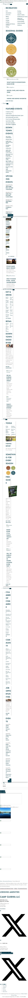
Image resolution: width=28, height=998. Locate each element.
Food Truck (11, 310)
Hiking (7, 27)
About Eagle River (8, 649)
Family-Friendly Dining (9, 406)
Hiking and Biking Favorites (16, 98)
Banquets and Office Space (8, 431)
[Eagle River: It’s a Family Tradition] (9, 525)
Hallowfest (8, 148)
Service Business (11, 325)
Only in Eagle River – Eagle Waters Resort (11, 280)
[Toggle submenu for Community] (10, 588)
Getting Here (13, 430)
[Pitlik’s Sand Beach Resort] (11, 261)
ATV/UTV (8, 14)
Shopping (7, 324)
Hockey (19, 11)
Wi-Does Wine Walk (9, 167)
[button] (4, 783)
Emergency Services (8, 664)
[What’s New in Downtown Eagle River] (12, 79)
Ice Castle (8, 627)
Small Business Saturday (9, 164)
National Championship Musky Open (14, 115)
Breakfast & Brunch (7, 311)
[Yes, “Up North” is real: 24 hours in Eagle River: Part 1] (9, 549)
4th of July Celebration (8, 137)
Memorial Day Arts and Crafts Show (9, 155)
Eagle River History (8, 624)
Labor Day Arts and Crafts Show (9, 151)
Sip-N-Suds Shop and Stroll (9, 161)
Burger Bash (9, 139)
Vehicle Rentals (21, 23)
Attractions (8, 13)
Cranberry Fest (9, 111)
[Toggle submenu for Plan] (6, 419)
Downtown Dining (11, 298)
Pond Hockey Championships (13, 119)
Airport (7, 661)
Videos (12, 432)
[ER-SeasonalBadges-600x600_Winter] (11, 38)
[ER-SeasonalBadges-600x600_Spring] (11, 71)
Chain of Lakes (20, 14)
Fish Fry (11, 307)
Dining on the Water (7, 315)
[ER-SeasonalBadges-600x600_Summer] (11, 49)
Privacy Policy (7, 632)
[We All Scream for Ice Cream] (9, 371)
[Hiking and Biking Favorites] (9, 95)
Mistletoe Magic (8, 158)
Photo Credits (7, 629)
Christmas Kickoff (8, 146)
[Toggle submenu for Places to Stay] (12, 217)
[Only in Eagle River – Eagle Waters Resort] (10, 275)
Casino (7, 18)
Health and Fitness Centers (10, 24)
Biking (7, 16)
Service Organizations (8, 672)
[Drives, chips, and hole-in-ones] (10, 87)
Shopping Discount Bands (7, 329)
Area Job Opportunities (8, 653)
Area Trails (7, 426)
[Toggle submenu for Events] (7, 103)
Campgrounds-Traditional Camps (6, 888)
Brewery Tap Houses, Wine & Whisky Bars (7, 304)
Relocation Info (8, 679)
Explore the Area (13, 427)
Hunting (19, 13)
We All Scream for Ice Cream (8, 377)
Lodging (15, 888)
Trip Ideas (8, 434)
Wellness (19, 25)
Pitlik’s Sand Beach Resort (10, 267)
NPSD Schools (7, 667)
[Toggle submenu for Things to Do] (11, 4)
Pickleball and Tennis (22, 16)
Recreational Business (7, 881)
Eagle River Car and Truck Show (9, 142)
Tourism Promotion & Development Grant (8, 620)
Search (4, 786)
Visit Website (2, 908)
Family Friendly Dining (11, 303)
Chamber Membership (8, 611)
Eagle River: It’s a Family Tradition (8, 534)
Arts (7, 11)
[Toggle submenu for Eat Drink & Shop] (14, 289)
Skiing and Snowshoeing (20, 19)
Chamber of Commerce (8, 615)
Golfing (7, 22)
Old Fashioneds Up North (12, 117)
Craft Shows (9, 113)
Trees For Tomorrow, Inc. (8, 683)
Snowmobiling (20, 21)
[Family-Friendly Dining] (9, 398)
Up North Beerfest (10, 123)
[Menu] (27, 3)
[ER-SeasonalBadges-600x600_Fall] (11, 60)
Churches (8, 669)
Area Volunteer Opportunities (8, 657)
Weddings (13, 435)
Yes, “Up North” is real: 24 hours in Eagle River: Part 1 (9, 560)
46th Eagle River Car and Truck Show (9, 188)
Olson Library (7, 676)
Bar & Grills (7, 298)
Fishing (7, 20)
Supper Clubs (11, 314)
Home (1, 881)
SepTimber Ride (10, 121)
